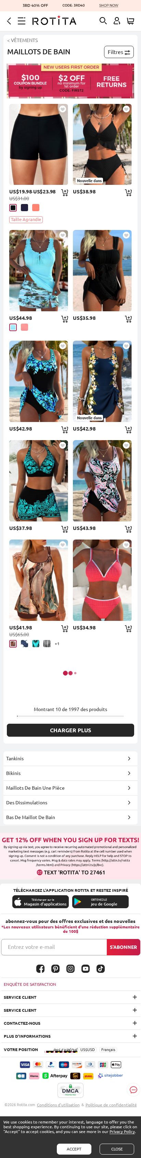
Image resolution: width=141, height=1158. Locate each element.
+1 (57, 643)
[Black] (13, 208)
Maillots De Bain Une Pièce (35, 788)
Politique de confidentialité (111, 1105)
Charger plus (70, 730)
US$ (83, 1050)
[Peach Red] (24, 327)
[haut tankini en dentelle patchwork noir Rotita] (102, 270)
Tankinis (15, 758)
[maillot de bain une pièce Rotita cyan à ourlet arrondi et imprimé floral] (38, 381)
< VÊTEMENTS (22, 40)
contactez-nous (22, 1023)
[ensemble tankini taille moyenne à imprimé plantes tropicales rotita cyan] (38, 270)
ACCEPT (74, 1149)
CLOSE (117, 1149)
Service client (20, 997)
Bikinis (13, 773)
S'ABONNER (123, 947)
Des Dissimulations (26, 802)
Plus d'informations (27, 1036)
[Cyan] (13, 327)
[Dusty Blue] (24, 643)
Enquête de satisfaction (30, 984)
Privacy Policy (122, 1131)
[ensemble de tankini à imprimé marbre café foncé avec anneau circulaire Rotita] (38, 580)
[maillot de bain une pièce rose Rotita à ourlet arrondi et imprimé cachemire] (102, 480)
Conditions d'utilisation (58, 1105)
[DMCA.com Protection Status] (70, 1091)
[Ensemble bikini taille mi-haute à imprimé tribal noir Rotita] (38, 480)
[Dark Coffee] (13, 644)
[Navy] (24, 207)
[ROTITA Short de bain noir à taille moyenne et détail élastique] (38, 144)
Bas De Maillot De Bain (30, 817)
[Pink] (35, 207)
